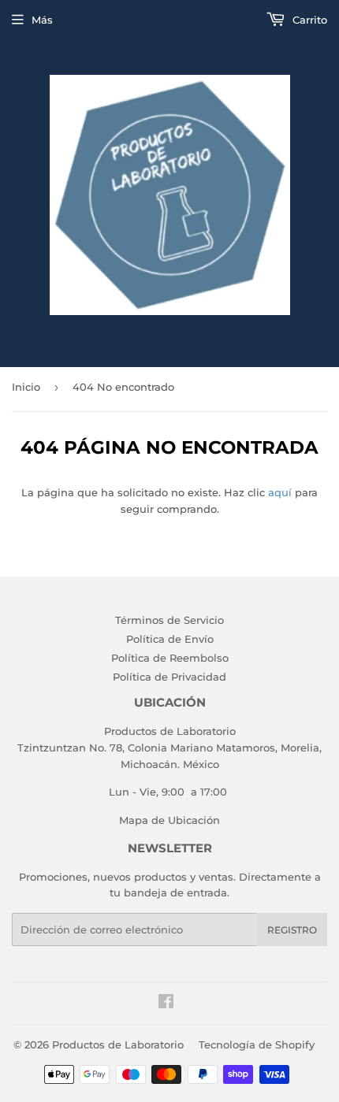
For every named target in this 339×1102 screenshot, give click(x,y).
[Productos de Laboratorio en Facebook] (166, 1003)
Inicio (26, 386)
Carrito (308, 19)
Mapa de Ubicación (169, 820)
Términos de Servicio (169, 620)
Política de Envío (170, 639)
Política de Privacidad (169, 676)
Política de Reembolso (170, 657)
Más (42, 19)
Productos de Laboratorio (118, 1044)
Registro (292, 930)
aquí (280, 492)
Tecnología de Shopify (257, 1044)
